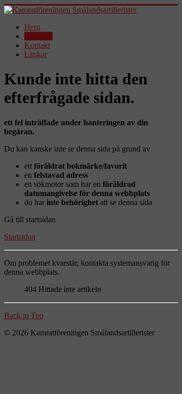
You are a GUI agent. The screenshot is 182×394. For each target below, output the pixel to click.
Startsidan (19, 236)
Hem (32, 27)
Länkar (35, 54)
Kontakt (37, 45)
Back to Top (23, 315)
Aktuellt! (38, 36)
